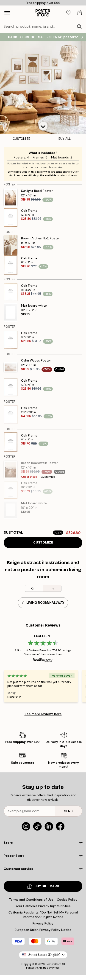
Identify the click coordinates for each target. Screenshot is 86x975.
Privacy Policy (43, 923)
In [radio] (52, 588)
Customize (48, 477)
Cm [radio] (33, 588)
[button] (43, 126)
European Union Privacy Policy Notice (43, 930)
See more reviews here (43, 714)
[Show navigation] (7, 13)
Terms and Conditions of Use (31, 899)
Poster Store (53, 964)
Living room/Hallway (45, 603)
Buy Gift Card (46, 886)
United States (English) (44, 955)
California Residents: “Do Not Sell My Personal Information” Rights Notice (43, 914)
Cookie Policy (67, 899)
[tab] (68, 13)
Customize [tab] (21, 139)
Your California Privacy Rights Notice (43, 906)
